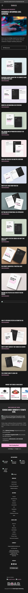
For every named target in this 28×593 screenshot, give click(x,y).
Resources (14, 527)
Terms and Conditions (14, 538)
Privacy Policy (14, 536)
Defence (14, 500)
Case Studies (14, 529)
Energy (14, 511)
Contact (14, 542)
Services (14, 478)
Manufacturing (14, 498)
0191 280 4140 (14, 548)
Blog (14, 525)
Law (14, 507)
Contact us (14, 534)
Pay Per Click (14, 484)
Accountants (14, 505)
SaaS (14, 515)
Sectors (14, 492)
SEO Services (14, 482)
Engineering (14, 509)
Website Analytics (14, 488)
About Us (14, 523)
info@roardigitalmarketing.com (14, 546)
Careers (14, 532)
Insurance (14, 502)
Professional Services (14, 513)
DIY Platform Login (14, 568)
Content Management (14, 486)
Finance (14, 496)
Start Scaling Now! (14, 445)
